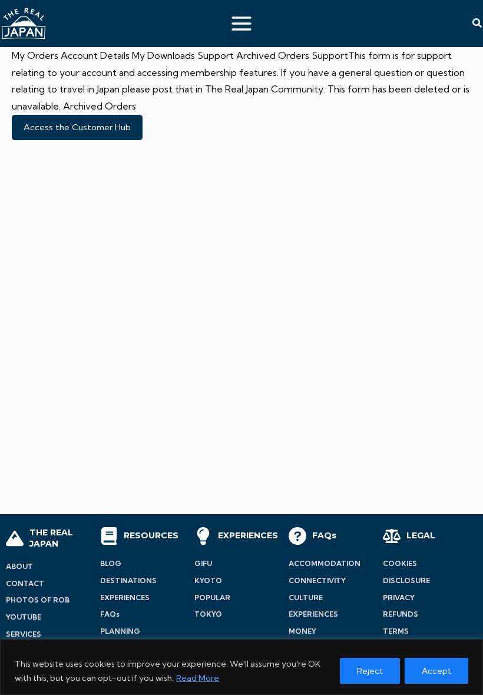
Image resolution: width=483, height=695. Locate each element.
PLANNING (120, 631)
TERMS (396, 631)
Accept (436, 671)
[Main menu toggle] (242, 24)
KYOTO (208, 580)
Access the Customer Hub (77, 127)
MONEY (302, 631)
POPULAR (212, 597)
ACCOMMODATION (324, 563)
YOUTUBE (23, 617)
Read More (197, 678)
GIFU (203, 563)
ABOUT (19, 566)
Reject (370, 671)
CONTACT (25, 583)
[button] (477, 23)
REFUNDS (400, 614)
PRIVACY (399, 597)
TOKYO (208, 614)
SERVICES (23, 634)
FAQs (110, 614)
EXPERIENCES (125, 597)
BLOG (110, 563)
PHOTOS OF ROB (38, 599)
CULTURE (306, 597)
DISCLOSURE (406, 580)
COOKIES (400, 563)
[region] (241, 667)
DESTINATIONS (128, 580)
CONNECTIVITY (317, 580)
